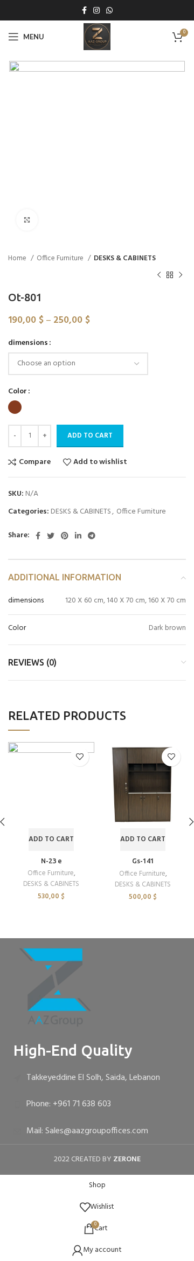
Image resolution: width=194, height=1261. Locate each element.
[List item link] (97, 1078)
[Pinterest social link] (65, 536)
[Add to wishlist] (79, 756)
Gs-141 (143, 860)
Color (17, 392)
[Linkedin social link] (78, 536)
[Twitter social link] (51, 536)
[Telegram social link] (92, 536)
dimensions (28, 343)
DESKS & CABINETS (125, 258)
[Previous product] (159, 274)
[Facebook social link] (84, 10)
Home (18, 258)
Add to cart (90, 435)
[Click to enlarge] (27, 220)
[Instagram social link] (96, 10)
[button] (51, 839)
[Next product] (180, 274)
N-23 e (51, 860)
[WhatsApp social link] (109, 10)
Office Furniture (61, 258)
